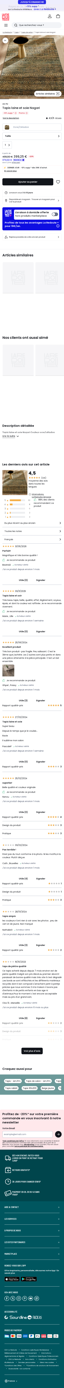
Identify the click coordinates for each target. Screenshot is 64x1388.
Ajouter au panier (27, 181)
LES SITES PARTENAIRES (14, 1242)
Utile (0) (23, 580)
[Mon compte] (49, 16)
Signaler (40, 580)
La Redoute (7, 32)
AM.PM (5, 104)
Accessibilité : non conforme (19, 1369)
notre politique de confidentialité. (28, 1146)
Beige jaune (48, 1088)
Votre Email (8, 1128)
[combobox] (32, 524)
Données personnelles (26, 1362)
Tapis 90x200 (29, 1088)
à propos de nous (12, 1230)
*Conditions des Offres (13, 1365)
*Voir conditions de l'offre (13, 1141)
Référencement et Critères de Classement (20, 1353)
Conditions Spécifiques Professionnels (43, 1356)
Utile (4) (23, 878)
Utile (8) (23, 1018)
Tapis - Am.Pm (13, 1081)
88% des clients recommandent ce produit (44, 503)
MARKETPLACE (10, 1253)
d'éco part (16, 162)
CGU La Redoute (14, 1359)
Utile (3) (23, 700)
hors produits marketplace (32, 214)
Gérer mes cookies (47, 1362)
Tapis (16, 32)
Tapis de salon (27, 32)
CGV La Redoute (10, 1350)
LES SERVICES (10, 1218)
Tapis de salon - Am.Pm (38, 1081)
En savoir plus (10, 171)
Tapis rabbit (11, 1088)
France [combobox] (11, 1381)
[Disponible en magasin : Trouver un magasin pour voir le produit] (58, 200)
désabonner (29, 1144)
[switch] (36, 215)
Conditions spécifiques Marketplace (35, 1350)
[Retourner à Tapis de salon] (5, 40)
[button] (58, 16)
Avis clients (29, 1359)
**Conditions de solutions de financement (42, 1365)
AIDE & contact (11, 1207)
